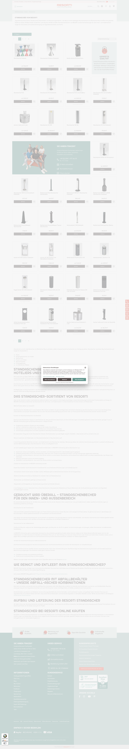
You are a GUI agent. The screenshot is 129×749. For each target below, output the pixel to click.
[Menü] (7, 734)
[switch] (5, 743)
